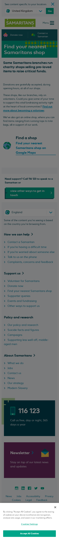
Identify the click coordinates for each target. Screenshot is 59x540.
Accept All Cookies (29, 533)
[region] (29, 521)
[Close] (55, 507)
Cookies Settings (29, 524)
